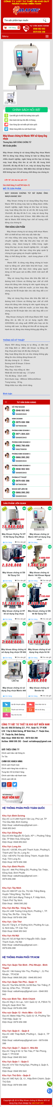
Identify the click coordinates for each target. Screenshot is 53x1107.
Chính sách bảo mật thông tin (13, 753)
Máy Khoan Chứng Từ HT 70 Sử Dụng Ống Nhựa (14, 535)
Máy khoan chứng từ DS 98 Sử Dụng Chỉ (39, 612)
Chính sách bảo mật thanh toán (14, 775)
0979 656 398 (22, 422)
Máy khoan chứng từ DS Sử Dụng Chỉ (13, 574)
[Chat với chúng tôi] (49, 1091)
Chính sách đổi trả (9, 779)
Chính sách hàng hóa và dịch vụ (14, 768)
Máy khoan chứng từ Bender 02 (39, 689)
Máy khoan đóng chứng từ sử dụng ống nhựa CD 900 (13, 650)
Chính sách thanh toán (10, 764)
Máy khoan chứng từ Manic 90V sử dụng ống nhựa (39, 536)
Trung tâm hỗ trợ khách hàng (13, 772)
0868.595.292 (22, 457)
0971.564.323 (22, 433)
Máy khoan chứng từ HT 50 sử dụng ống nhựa (13, 612)
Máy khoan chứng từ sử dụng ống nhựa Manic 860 (13, 689)
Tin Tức (5, 756)
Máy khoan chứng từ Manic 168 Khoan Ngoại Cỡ (39, 574)
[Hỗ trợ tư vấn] (49, 1084)
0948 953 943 (22, 410)
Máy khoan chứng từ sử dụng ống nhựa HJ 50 (39, 650)
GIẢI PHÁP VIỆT (38, 1103)
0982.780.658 (22, 445)
